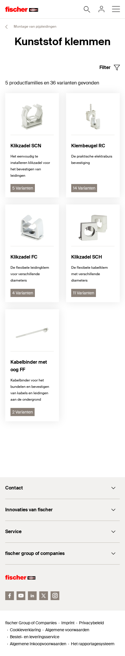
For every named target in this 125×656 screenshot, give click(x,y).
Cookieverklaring (25, 629)
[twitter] (43, 595)
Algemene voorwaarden (67, 629)
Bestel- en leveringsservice (34, 636)
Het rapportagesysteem (93, 643)
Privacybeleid (91, 622)
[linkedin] (32, 595)
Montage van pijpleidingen (34, 26)
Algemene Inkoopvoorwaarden (38, 643)
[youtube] (21, 595)
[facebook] (9, 595)
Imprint (67, 622)
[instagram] (55, 595)
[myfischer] (101, 9)
